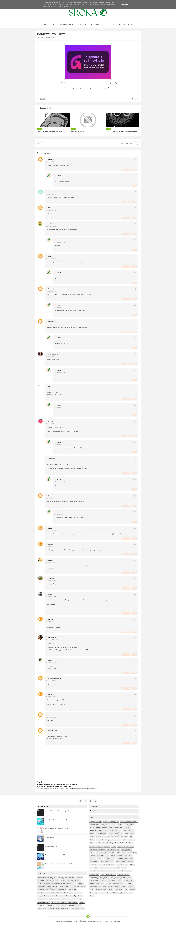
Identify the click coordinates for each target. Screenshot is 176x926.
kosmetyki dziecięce (43, 889)
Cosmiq (108, 836)
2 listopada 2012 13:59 (51, 389)
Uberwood (123, 886)
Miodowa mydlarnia (109, 864)
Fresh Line (125, 846)
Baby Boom (127, 827)
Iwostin (120, 855)
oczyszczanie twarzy (49, 899)
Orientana (120, 874)
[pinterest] (90, 801)
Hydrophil (92, 855)
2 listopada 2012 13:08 (51, 161)
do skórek (63, 880)
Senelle (92, 883)
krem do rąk (62, 889)
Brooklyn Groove (113, 833)
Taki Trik (111, 25)
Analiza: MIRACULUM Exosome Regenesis (57, 811)
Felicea (113, 846)
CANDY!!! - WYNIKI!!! (77, 131)
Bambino (100, 830)
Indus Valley (100, 855)
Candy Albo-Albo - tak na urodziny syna (49, 131)
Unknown (51, 159)
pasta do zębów (66, 902)
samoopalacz (72, 905)
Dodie (123, 840)
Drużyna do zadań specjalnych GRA (55, 855)
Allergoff (135, 821)
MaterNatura (130, 861)
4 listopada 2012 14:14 (51, 717)
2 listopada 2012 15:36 (51, 461)
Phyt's (100, 877)
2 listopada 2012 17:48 (51, 498)
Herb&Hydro (100, 852)
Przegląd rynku (67, 25)
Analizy (54, 25)
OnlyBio (113, 874)
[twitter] (85, 801)
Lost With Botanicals (122, 858)
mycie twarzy (78, 896)
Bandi (106, 830)
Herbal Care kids (109, 852)
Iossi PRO (113, 855)
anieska (50, 619)
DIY (103, 25)
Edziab (50, 544)
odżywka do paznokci (63, 899)
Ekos (116, 843)
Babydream (93, 830)
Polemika (123, 877)
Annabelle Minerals (123, 824)
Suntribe (123, 883)
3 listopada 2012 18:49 (51, 662)
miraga (50, 421)
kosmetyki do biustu (65, 886)
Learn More (124, 4)
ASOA (122, 821)
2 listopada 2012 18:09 (59, 444)
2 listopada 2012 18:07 (59, 178)
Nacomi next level (95, 871)
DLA (131, 836)
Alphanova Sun (94, 824)
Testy (130, 25)
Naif (114, 871)
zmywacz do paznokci (78, 908)
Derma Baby (105, 840)
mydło (39, 899)
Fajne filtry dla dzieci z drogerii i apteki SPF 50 (58, 863)
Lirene (112, 858)
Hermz (118, 852)
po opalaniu (41, 905)
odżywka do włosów (43, 902)
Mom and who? (94, 868)
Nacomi (124, 868)
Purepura (103, 880)
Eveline (92, 846)
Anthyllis (132, 824)
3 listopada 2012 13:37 (51, 639)
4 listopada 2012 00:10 (51, 680)
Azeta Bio (104, 827)
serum (79, 905)
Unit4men (131, 886)
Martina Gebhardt (120, 861)
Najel (119, 871)
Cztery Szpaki (123, 836)
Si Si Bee (108, 883)
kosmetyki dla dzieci (51, 886)
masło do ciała (68, 896)
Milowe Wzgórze (53, 354)
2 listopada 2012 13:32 (51, 356)
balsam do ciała (58, 877)
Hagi (123, 849)
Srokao (59, 175)
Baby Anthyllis (118, 827)
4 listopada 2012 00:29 (51, 696)
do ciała (48, 880)
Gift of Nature (111, 849)
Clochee (92, 836)
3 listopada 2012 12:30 (51, 621)
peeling (75, 902)
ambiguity (51, 224)
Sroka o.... (77, 921)
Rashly (50, 321)
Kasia (50, 660)
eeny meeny (121, 892)
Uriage (91, 889)
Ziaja (96, 892)
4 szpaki (92, 821)
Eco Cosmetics (101, 843)
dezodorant (41, 880)
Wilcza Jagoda (118, 889)
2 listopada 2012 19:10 (51, 546)
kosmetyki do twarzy (79, 886)
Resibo (119, 880)
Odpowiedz (126, 169)
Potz (129, 877)
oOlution (129, 892)
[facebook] (80, 801)
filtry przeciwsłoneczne (58, 883)
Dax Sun (92, 840)
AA (118, 821)
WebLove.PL (116, 921)
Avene (98, 827)
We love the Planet (101, 889)
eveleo (50, 560)
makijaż (40, 896)
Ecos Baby (110, 843)
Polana (117, 877)
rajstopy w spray (61, 905)
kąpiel (79, 892)
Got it (132, 4)
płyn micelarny (51, 905)
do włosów (47, 883)
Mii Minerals (93, 864)
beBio (114, 892)
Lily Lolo (107, 858)
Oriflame (127, 874)
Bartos (124, 830)
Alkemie (128, 821)
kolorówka (80, 883)
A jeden (105, 821)
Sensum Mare (99, 883)
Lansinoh (100, 858)
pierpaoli (92, 896)
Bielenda (92, 833)
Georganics (102, 849)
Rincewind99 (52, 637)
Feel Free (106, 846)
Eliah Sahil (129, 843)
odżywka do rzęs (76, 899)
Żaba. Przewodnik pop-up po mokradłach (57, 819)
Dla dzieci (95, 25)
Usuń (134, 169)
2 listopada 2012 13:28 (51, 226)
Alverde (108, 824)
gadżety (121, 25)
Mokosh (132, 864)
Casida (126, 833)
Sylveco (130, 883)
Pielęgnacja (82, 25)
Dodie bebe (131, 840)
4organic (99, 821)
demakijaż (79, 877)
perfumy (81, 902)
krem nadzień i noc (53, 892)
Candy (42, 98)
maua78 (50, 594)
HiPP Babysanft (131, 852)
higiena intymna (71, 883)
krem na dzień (42, 892)
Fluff (119, 846)
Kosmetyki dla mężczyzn (45, 877)
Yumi (91, 892)
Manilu (111, 861)
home (45, 25)
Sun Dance (116, 883)
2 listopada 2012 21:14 (51, 562)
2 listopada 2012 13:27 (51, 210)
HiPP (123, 852)
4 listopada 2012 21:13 (51, 733)
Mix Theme (99, 921)
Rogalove (126, 880)
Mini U (100, 864)
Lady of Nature (128, 855)
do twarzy (77, 880)
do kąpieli (55, 880)
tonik (57, 908)
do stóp (70, 880)
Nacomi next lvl (106, 871)
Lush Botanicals (94, 861)
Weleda (110, 889)
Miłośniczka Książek (54, 678)
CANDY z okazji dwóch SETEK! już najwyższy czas (121, 131)
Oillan (107, 874)
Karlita (50, 694)
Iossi (107, 855)
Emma (50, 256)
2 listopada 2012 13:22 (51, 194)
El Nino (122, 843)
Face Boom (99, 846)
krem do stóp (72, 889)
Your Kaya (132, 889)
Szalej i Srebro (49, 837)
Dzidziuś (92, 843)
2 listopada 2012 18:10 (59, 481)
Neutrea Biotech (94, 874)
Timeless (110, 886)
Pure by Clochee (94, 880)
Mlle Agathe (124, 864)
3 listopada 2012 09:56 (51, 596)
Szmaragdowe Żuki (95, 886)
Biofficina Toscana (102, 833)
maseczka (47, 896)
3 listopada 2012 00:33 (51, 580)
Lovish (131, 858)
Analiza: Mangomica (51, 846)
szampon (51, 908)
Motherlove (110, 868)
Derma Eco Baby (115, 840)
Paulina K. (51, 289)
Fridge (131, 846)
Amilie (113, 824)
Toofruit (117, 886)
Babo (110, 827)
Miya (118, 864)
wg (49, 208)
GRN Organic (93, 849)
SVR (132, 880)
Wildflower (51, 578)
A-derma (112, 821)
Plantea (111, 877)
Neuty (102, 874)
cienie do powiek (69, 877)
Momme (103, 868)
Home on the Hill (53, 192)
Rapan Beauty (112, 880)
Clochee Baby (100, 836)
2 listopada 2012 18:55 (51, 530)
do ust (40, 883)
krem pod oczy (65, 892)
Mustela (117, 868)
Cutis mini (115, 836)
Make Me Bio (104, 861)
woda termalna (65, 908)
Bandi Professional (115, 830)
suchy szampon (42, 908)
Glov (118, 849)
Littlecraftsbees (53, 730)
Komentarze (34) (50, 37)
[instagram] (95, 801)
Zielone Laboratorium (105, 892)
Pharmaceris (93, 877)
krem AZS (54, 889)
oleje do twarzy (55, 902)
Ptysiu (50, 386)
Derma (98, 840)
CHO (121, 833)
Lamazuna (92, 858)
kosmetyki (41, 886)
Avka (49, 714)
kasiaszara (51, 495)
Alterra (102, 824)
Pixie (105, 877)
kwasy (73, 892)
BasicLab (130, 830)
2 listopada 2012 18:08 (59, 307)
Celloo (132, 833)
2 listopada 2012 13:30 (51, 291)
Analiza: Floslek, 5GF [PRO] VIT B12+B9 (56, 828)
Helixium (92, 852)
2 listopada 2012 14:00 (51, 423)
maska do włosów (57, 896)
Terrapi (104, 886)
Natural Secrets (126, 871)
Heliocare (128, 849)
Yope (126, 889)
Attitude (92, 827)
